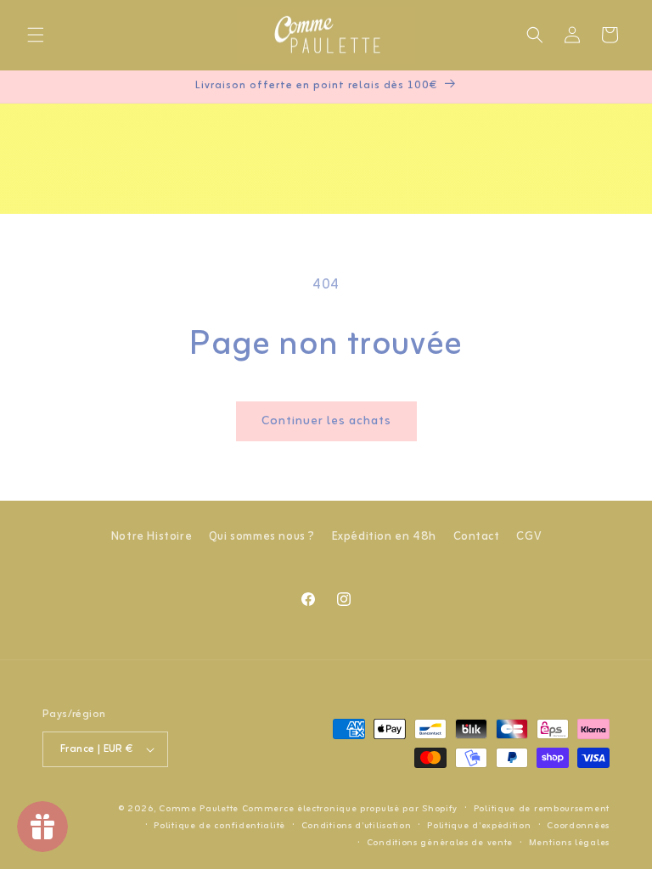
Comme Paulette (199, 808)
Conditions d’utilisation (356, 825)
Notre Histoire (151, 537)
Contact (476, 537)
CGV (528, 537)
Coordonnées (578, 825)
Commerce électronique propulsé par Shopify (350, 808)
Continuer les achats (326, 421)
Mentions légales (569, 842)
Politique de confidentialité (219, 825)
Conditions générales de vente (440, 842)
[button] (35, 34)
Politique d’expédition (479, 825)
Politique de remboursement (542, 808)
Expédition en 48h (384, 537)
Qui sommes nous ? (262, 537)
